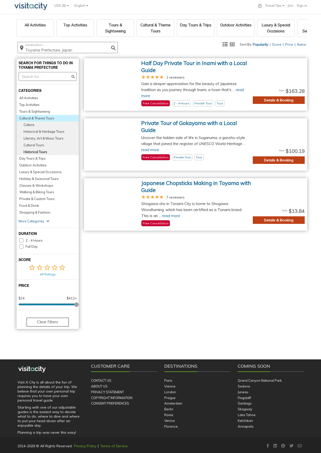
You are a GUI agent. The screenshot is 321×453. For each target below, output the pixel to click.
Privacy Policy (85, 446)
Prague (170, 398)
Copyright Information (111, 398)
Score (276, 44)
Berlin (168, 409)
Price (289, 44)
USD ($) (60, 6)
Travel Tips (273, 6)
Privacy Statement (107, 392)
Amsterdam (173, 403)
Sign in (302, 6)
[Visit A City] (32, 369)
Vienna (169, 386)
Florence (171, 426)
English (80, 6)
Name (301, 44)
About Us (99, 386)
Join (290, 6)
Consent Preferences (110, 403)
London (170, 392)
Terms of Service (114, 446)
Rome (168, 415)
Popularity (260, 44)
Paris (168, 380)
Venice (169, 421)
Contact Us (101, 380)
